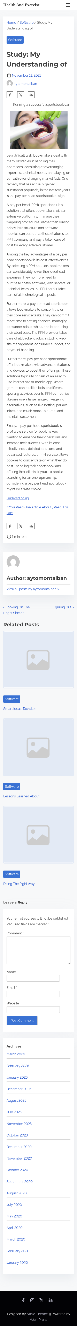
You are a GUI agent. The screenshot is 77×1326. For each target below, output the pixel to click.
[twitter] (20, 94)
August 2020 (17, 1193)
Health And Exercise (21, 4)
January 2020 (17, 1263)
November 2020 (19, 1158)
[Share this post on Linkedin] (31, 94)
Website (13, 1003)
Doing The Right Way (19, 884)
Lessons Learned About (21, 796)
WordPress (38, 1320)
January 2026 (17, 1077)
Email (12, 988)
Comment (15, 933)
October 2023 (17, 1135)
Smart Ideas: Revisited (20, 709)
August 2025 (16, 1100)
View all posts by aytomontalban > (33, 589)
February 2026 (18, 1066)
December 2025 (19, 1089)
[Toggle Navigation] (68, 5)
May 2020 (14, 1216)
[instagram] (32, 1302)
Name (12, 972)
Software (26, 23)
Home (11, 23)
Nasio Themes (38, 1314)
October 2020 (17, 1170)
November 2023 (19, 1124)
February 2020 (18, 1251)
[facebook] (10, 94)
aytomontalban (25, 84)
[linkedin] (50, 1302)
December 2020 (19, 1147)
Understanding (18, 498)
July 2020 (14, 1205)
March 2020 (16, 1239)
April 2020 (15, 1228)
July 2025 (14, 1112)
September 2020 (20, 1182)
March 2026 (16, 1054)
